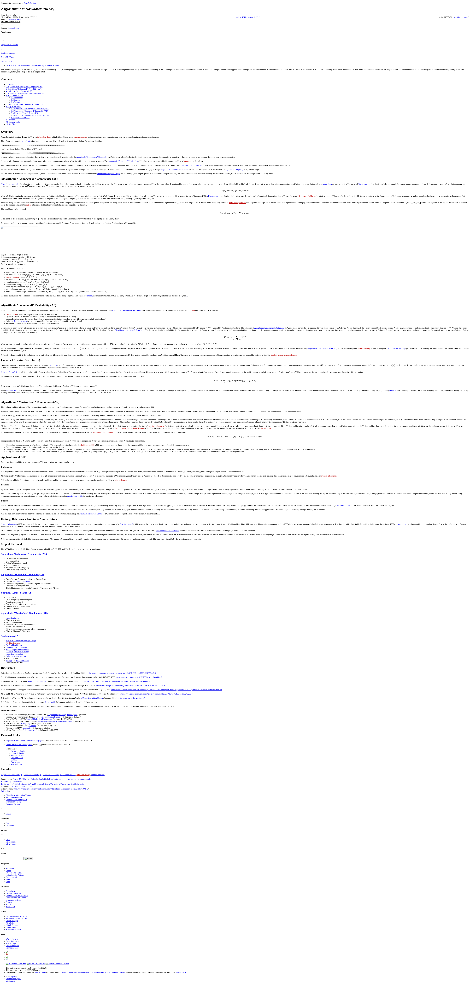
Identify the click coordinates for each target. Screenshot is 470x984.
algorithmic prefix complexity (104, 432)
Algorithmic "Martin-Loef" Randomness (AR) (24, 613)
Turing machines (20, 321)
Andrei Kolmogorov (9, 524)
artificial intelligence (329, 476)
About (8, 871)
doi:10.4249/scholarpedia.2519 (248, 17)
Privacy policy (11, 976)
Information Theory (13, 802)
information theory (44, 137)
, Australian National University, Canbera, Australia (32, 65)
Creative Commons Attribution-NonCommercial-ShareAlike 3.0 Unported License (93, 972)
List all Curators (12, 925)
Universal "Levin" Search (191, 165)
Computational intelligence (16, 898)
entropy (90, 296)
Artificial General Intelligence (91, 698)
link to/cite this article (460, 17)
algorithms (327, 184)
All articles (10, 923)
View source (11, 842)
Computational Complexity (16, 647)
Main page (10, 868)
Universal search (31, 730)
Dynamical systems (13, 900)
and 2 (53, 702)
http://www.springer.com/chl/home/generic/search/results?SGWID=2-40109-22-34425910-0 (131, 685)
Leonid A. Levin (17, 753)
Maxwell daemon (22, 661)
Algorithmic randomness (50, 717)
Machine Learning (13, 643)
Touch (8, 904)
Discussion (10, 825)
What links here (12, 939)
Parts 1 (47, 702)
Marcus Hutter (13, 28)
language (392, 390)
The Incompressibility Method (17, 649)
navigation (12, 19)
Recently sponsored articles (16, 918)
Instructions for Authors (15, 875)
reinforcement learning (396, 348)
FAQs (8, 879)
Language (26, 728)
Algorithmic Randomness (37, 681)
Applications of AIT (75, 496)
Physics (9, 902)
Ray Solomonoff (126, 524)
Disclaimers (10, 981)
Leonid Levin (401, 524)
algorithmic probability (21, 581)
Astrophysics (11, 891)
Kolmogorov (213, 196)
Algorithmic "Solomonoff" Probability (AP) (23, 574)
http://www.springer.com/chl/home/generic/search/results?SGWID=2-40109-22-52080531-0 (114, 681)
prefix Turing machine (237, 203)
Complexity (25, 723)
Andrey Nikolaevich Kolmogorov (39, 719)
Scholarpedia (72, 715)
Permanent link (12, 948)
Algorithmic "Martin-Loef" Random (175, 169)
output (28, 205)
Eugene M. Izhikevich (9, 45)
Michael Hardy (7, 61)
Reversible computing (14, 654)
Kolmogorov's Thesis (307, 196)
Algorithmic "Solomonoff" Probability (123, 161)
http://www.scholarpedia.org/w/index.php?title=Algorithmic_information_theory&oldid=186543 (51, 789)
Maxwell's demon (122, 480)
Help (8, 882)
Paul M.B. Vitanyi (8, 57)
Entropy (9, 661)
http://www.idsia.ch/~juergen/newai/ (131, 698)
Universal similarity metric (16, 656)
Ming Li (14, 760)
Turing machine (364, 184)
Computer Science (13, 804)
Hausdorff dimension (345, 505)
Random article (12, 877)
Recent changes (12, 921)
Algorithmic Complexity (10, 775)
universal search (12, 390)
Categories (5, 791)
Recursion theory (12, 618)
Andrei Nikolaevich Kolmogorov (19, 745)
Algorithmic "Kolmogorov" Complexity (91, 157)
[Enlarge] (2, 253)
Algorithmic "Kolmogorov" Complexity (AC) (24, 554)
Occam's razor (11, 314)
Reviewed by (6, 781)
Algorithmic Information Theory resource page (24, 740)
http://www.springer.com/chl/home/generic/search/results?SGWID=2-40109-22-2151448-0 (121, 673)
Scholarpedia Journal (14, 929)
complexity (26, 141)
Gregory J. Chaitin (18, 751)
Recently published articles (16, 916)
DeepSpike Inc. (30, 3)
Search (3, 853)
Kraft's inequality (12, 277)
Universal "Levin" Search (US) (16, 592)
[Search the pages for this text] (28, 858)
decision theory (364, 348)
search (19, 19)
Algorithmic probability (57, 715)
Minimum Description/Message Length (21, 641)
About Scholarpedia (13, 979)
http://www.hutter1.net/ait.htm (167, 531)
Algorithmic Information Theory (18, 795)
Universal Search (98, 775)
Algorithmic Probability (30, 775)
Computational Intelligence (16, 800)
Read (8, 840)
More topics (10, 907)
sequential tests (265, 428)
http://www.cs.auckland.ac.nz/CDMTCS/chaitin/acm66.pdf (139, 677)
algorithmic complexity (234, 169)
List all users (11, 927)
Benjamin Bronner (8, 53)
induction (187, 161)
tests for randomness (156, 426)
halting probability (88, 445)
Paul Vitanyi (15, 762)
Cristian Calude (17, 758)
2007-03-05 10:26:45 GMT (22, 786)
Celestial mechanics (13, 893)
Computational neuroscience (17, 896)
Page (8, 823)
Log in (8, 814)
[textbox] (121, 157)
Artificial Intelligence (14, 645)
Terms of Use (181, 972)
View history (11, 844)
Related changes (12, 941)
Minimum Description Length (108, 174)
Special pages (11, 943)
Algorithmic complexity (10, 184)
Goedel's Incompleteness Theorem (283, 355)
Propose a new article (14, 873)
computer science (80, 137)
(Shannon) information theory (17, 652)
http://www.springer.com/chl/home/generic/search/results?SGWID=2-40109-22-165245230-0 (156, 694)
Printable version (12, 946)
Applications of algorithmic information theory (54, 721)
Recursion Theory (83, 775)
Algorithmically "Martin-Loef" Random (129, 428)
